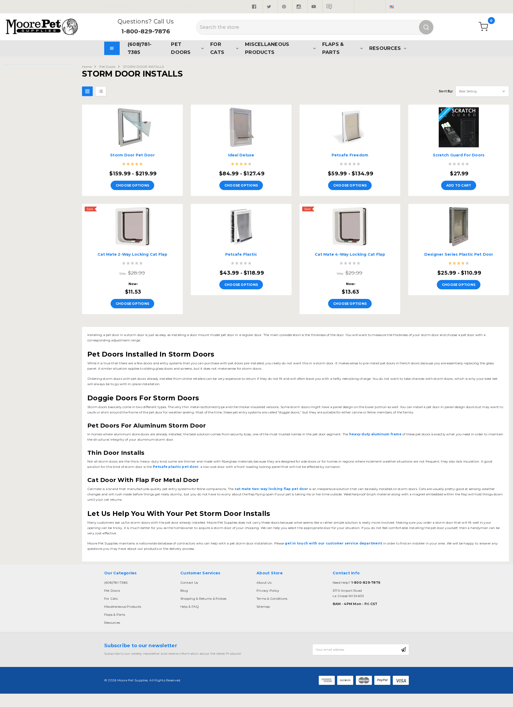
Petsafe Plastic (241, 254)
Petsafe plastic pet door (175, 467)
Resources (385, 48)
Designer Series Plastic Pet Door (458, 254)
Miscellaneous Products (267, 48)
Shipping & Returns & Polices (203, 599)
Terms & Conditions (271, 599)
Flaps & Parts (333, 48)
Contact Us (189, 582)
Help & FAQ (189, 607)
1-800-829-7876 (145, 31)
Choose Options (132, 185)
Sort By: (446, 91)
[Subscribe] (403, 649)
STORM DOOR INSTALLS (143, 67)
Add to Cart (458, 185)
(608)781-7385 (139, 48)
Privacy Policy (267, 590)
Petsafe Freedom (350, 155)
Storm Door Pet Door (132, 155)
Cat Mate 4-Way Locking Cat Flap (350, 254)
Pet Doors (181, 48)
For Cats (217, 48)
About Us (263, 582)
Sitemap (263, 607)
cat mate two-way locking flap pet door (271, 489)
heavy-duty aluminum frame (375, 434)
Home (87, 67)
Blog (184, 590)
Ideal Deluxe (241, 155)
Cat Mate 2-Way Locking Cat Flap (132, 254)
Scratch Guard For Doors (459, 155)
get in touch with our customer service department (333, 543)
